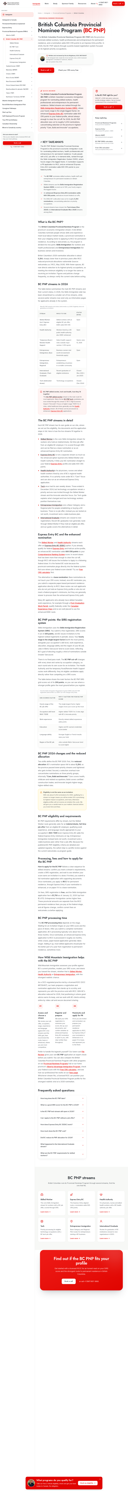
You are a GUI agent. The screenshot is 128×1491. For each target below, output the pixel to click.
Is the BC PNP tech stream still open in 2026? (57, 1111)
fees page (73, 1073)
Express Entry (56, 464)
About (93, 4)
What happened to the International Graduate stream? (57, 1145)
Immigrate (36, 4)
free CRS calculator (68, 1070)
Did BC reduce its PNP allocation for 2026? (56, 1138)
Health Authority (64, 543)
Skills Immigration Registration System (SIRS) (58, 108)
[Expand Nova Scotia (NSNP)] (31, 77)
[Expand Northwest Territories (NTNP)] (31, 96)
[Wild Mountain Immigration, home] (11, 4)
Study (55, 4)
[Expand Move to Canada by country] (31, 127)
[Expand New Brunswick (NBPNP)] (31, 81)
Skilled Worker (48, 543)
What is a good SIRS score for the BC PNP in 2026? (59, 1105)
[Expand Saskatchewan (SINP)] (31, 66)
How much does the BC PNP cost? (53, 1131)
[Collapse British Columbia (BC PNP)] (31, 39)
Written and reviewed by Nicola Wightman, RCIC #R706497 (67, 55)
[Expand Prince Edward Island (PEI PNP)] (31, 85)
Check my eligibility (86, 1483)
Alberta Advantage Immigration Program (63, 1067)
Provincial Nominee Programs (62, 13)
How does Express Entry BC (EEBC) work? (56, 1124)
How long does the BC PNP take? (53, 1098)
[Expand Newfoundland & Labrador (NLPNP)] (31, 89)
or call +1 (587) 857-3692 (89, 1281)
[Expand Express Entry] (31, 27)
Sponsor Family (68, 4)
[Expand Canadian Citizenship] (31, 123)
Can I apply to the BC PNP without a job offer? (57, 1118)
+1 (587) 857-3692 (103, 4)
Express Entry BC (56, 114)
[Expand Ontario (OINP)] (31, 73)
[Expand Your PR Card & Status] (31, 120)
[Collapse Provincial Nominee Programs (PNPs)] (31, 31)
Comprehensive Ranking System (51, 555)
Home (40, 13)
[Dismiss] (100, 1479)
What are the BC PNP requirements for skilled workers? (57, 1154)
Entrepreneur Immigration (64, 974)
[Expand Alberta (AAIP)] (31, 35)
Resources (82, 4)
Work (47, 4)
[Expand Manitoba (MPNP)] (31, 69)
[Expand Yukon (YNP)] (31, 93)
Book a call (17, 143)
